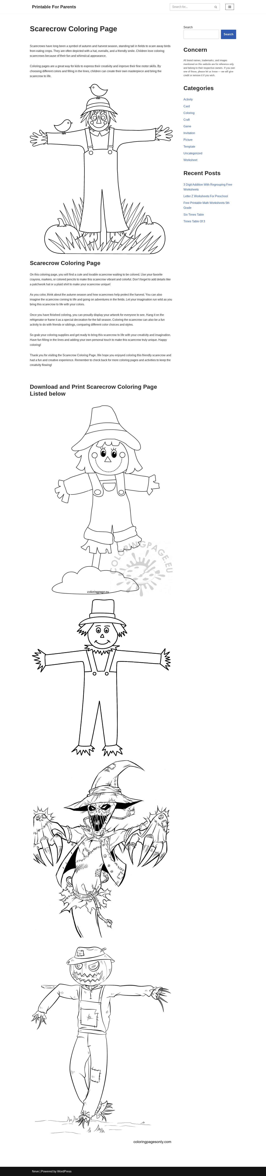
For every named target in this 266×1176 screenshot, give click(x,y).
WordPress (64, 1171)
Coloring (189, 113)
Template (189, 146)
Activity (188, 99)
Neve (35, 1171)
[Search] (216, 6)
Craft (186, 119)
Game (187, 126)
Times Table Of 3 (194, 221)
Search (188, 27)
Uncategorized (192, 153)
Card (186, 106)
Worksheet (190, 160)
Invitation (189, 133)
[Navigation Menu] (229, 7)
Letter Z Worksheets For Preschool (205, 196)
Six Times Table (193, 214)
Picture (188, 139)
